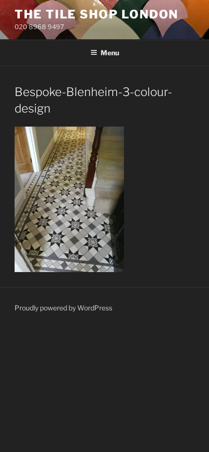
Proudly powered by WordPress (63, 308)
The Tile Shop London (96, 14)
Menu (110, 52)
